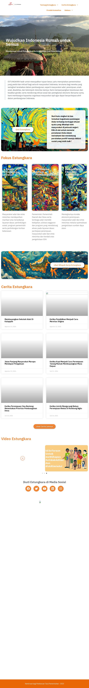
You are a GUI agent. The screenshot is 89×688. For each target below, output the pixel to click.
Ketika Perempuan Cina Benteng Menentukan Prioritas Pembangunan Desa (21, 408)
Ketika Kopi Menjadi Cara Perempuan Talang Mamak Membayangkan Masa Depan (66, 363)
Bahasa (67, 10)
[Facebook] (28, 489)
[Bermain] (22, 458)
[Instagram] (61, 489)
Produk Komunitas (54, 10)
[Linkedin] (53, 489)
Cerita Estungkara (69, 5)
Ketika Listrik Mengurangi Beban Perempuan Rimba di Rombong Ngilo (66, 407)
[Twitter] (36, 489)
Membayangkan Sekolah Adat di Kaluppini (19, 320)
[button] (22, 129)
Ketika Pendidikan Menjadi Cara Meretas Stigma (64, 320)
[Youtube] (44, 489)
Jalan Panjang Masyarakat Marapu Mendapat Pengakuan (20, 362)
